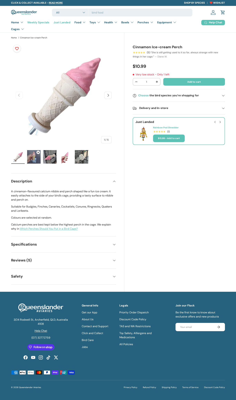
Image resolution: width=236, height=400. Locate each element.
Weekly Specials (38, 22)
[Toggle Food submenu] (84, 22)
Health (108, 22)
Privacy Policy (130, 387)
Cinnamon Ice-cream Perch (33, 37)
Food (77, 22)
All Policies (126, 344)
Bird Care (88, 340)
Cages (15, 29)
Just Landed (62, 22)
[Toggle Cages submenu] (22, 29)
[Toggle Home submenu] (22, 22)
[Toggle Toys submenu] (99, 22)
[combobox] (122, 12)
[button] (223, 12)
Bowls (125, 22)
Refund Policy (149, 387)
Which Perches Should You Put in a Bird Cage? (49, 229)
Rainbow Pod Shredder (165, 127)
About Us (87, 319)
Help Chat (41, 331)
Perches (143, 22)
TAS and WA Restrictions (135, 326)
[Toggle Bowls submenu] (132, 22)
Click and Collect (92, 333)
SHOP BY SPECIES (194, 2)
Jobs (85, 347)
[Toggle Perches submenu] (152, 22)
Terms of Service (190, 387)
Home (15, 22)
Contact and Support (95, 326)
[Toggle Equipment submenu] (175, 22)
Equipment (164, 22)
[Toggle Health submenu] (116, 22)
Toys (92, 22)
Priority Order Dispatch (134, 312)
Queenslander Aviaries (30, 387)
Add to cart (194, 81)
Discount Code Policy (132, 319)
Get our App (89, 312)
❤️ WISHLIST (217, 2)
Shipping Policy (169, 387)
